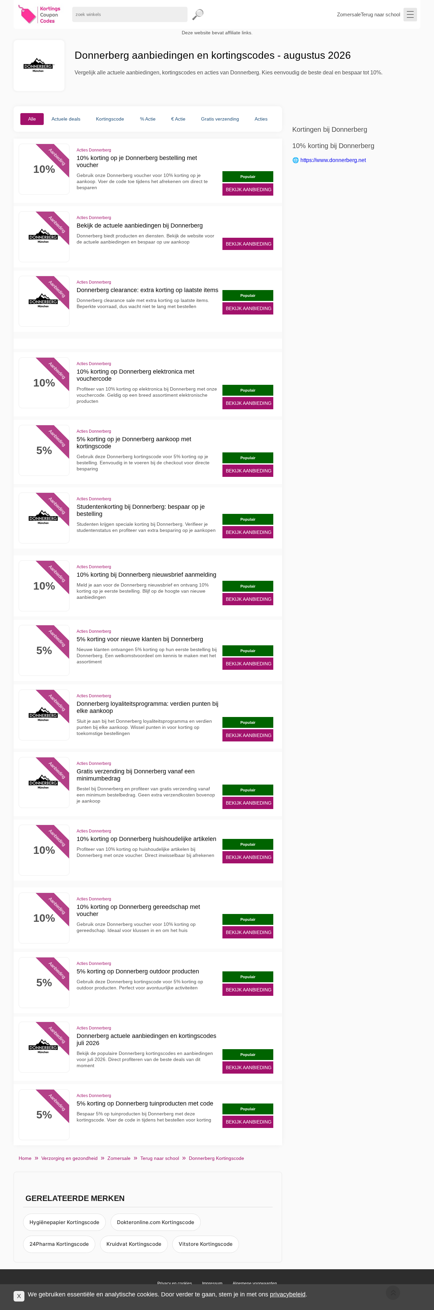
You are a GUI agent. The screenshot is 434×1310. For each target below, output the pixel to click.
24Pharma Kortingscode (59, 1244)
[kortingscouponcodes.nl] (39, 14)
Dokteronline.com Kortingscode (155, 1222)
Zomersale (349, 14)
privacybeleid (287, 1294)
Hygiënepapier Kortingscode (64, 1222)
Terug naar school (380, 14)
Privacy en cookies (174, 1283)
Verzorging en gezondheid (69, 1158)
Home (25, 1158)
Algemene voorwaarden (255, 1283)
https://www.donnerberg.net (333, 160)
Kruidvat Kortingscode (133, 1244)
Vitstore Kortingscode (206, 1244)
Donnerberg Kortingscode (216, 1158)
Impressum (212, 1283)
